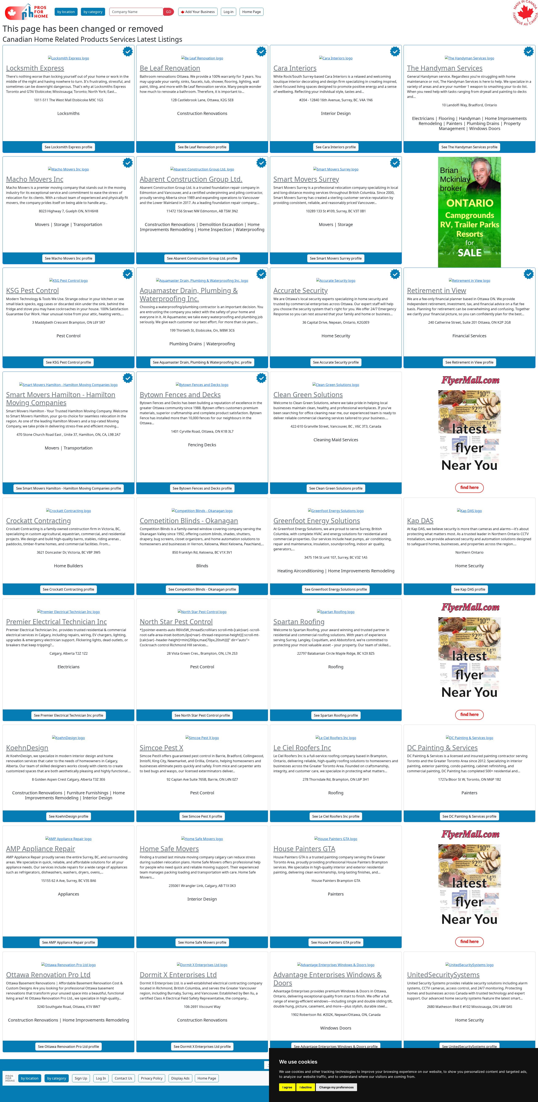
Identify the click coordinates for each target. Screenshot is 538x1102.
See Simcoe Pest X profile (202, 816)
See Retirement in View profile (469, 362)
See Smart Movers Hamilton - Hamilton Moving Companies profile (68, 488)
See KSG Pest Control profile (68, 362)
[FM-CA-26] (469, 435)
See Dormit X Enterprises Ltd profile (202, 1046)
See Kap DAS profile (469, 589)
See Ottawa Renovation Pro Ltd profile (68, 1046)
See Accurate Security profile (336, 362)
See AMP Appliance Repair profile (68, 942)
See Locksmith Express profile (68, 147)
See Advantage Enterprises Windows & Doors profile (336, 1046)
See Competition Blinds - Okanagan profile (202, 589)
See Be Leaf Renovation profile (202, 147)
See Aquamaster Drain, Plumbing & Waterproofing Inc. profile (202, 362)
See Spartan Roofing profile (336, 715)
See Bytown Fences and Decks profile (202, 488)
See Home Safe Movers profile (202, 942)
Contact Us (123, 1078)
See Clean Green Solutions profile (336, 488)
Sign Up (81, 1078)
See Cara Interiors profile (336, 147)
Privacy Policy (151, 1078)
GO (168, 11)
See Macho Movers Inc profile (68, 258)
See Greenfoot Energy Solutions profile (336, 589)
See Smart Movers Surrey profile (336, 258)
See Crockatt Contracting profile (68, 589)
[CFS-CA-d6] (469, 212)
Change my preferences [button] (336, 1087)
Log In (101, 1078)
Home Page (251, 11)
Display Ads (180, 1078)
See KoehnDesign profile (68, 816)
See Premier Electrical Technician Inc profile (68, 715)
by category (93, 11)
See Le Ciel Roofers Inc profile (335, 816)
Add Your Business (200, 11)
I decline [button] (306, 1087)
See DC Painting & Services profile (469, 816)
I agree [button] (287, 1087)
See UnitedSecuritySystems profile (469, 1046)
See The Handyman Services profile (469, 147)
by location (66, 11)
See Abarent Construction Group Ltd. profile (202, 258)
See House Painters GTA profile (336, 942)
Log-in (228, 11)
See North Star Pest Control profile (202, 715)
